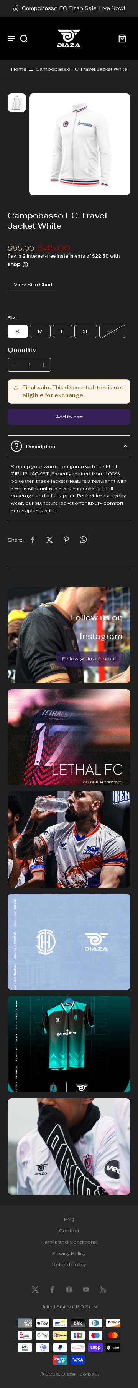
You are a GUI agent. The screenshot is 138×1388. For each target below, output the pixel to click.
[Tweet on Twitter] (49, 539)
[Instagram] (69, 1289)
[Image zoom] (79, 144)
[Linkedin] (102, 1289)
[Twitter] (35, 1289)
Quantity (22, 350)
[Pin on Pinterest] (66, 539)
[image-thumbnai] (17, 102)
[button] (69, 417)
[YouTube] (85, 1289)
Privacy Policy (69, 1253)
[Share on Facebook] (32, 539)
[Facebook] (52, 1289)
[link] (89, 659)
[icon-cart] (121, 38)
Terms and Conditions (69, 1242)
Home (18, 69)
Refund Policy (69, 1264)
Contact (69, 1231)
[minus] (15, 365)
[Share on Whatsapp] (83, 539)
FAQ (69, 1219)
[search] (23, 38)
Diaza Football (79, 1374)
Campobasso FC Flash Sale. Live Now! (73, 8)
